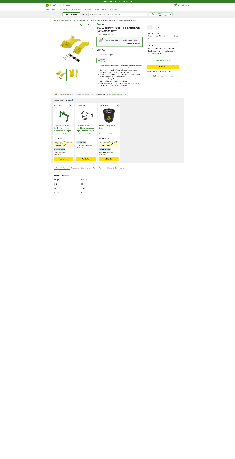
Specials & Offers (100, 9)
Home (56, 20)
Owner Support (63, 9)
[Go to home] (53, 5)
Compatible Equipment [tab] (80, 168)
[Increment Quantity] (158, 27)
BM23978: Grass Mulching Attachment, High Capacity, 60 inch (85, 128)
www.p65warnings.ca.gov (119, 94)
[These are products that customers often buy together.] (72, 100)
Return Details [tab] (98, 168)
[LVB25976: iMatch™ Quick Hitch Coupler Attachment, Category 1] (63, 115)
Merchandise (76, 9)
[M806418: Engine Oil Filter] (108, 115)
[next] (92, 48)
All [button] (83, 14)
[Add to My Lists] (71, 105)
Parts (53, 9)
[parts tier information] (98, 54)
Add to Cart (163, 67)
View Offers (129, 1)
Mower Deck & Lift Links (86, 20)
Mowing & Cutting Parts (68, 20)
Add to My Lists (88, 25)
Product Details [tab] (62, 168)
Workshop (88, 9)
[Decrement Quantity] (149, 27)
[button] (71, 14)
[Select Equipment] (101, 40)
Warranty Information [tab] (116, 168)
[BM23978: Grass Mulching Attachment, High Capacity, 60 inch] (86, 115)
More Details (169, 76)
